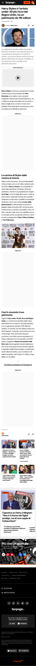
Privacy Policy (23, 572)
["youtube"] (12, 554)
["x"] (16, 554)
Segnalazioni (13, 572)
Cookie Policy (5, 575)
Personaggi (4, 429)
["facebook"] (20, 554)
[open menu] (2, 2)
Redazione (4, 578)
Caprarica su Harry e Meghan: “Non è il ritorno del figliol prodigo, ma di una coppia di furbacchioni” (17, 516)
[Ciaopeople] (18, 661)
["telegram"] (24, 554)
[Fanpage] (18, 609)
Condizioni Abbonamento (19, 575)
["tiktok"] (3, 554)
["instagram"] (7, 554)
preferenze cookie (15, 578)
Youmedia (4, 572)
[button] (33, 25)
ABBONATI (27, 2)
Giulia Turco (14, 25)
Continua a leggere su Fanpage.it (18, 365)
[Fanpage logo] (11, 2)
